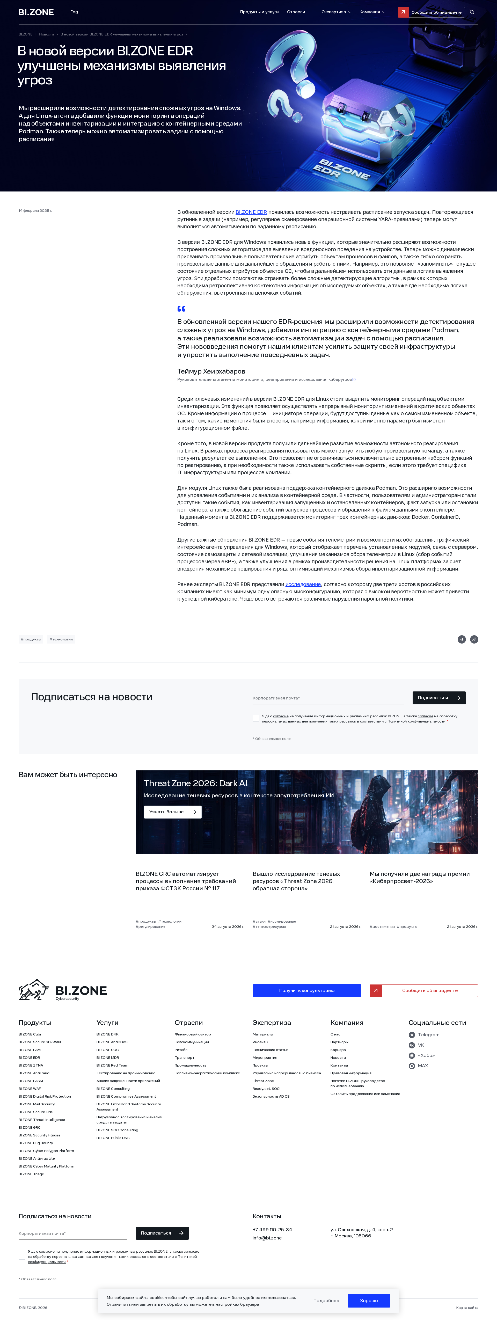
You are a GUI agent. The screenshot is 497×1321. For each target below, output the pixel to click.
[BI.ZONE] (40, 12)
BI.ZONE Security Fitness (39, 1135)
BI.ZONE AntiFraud (34, 1073)
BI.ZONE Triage (31, 1174)
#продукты (31, 639)
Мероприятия (265, 1058)
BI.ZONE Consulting (113, 1089)
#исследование (282, 921)
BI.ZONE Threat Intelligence (42, 1120)
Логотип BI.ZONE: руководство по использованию (358, 1083)
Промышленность (191, 1065)
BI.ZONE (26, 34)
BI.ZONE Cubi (30, 1034)
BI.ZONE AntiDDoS (112, 1042)
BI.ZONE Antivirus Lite (37, 1159)
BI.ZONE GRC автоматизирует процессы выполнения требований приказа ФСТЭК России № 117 (186, 881)
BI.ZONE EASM (31, 1081)
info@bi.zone (267, 1238)
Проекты (260, 1065)
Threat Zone (263, 1081)
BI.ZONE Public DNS (113, 1138)
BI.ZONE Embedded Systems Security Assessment (129, 1107)
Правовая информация (351, 1073)
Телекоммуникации (192, 1042)
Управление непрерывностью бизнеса (287, 1073)
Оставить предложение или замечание (365, 1094)
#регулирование (150, 927)
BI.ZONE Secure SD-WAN (40, 1042)
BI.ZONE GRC (30, 1127)
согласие (281, 716)
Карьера (338, 1050)
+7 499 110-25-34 (272, 1230)
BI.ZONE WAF (30, 1089)
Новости (46, 34)
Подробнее (326, 1300)
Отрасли (296, 12)
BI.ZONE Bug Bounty (36, 1143)
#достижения (382, 927)
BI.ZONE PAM (30, 1050)
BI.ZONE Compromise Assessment (126, 1096)
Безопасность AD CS (271, 1096)
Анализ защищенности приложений (128, 1081)
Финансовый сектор (193, 1034)
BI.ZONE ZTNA (31, 1065)
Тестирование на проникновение (126, 1073)
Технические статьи (270, 1050)
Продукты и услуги (259, 12)
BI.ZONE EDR (251, 212)
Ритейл (181, 1050)
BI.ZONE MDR (108, 1058)
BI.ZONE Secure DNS (36, 1112)
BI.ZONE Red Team (112, 1065)
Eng (74, 12)
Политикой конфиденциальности (416, 721)
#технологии (61, 639)
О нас (335, 1034)
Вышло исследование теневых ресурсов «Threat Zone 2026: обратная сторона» (296, 881)
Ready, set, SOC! (266, 1089)
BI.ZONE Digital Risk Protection (45, 1096)
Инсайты (260, 1042)
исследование (303, 584)
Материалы (263, 1034)
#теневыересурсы (269, 927)
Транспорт (184, 1058)
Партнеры (339, 1042)
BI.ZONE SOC (108, 1050)
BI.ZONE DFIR (108, 1034)
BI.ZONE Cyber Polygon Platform (46, 1151)
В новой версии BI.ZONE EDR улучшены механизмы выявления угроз (122, 34)
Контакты (339, 1065)
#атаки (259, 921)
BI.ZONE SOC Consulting (117, 1130)
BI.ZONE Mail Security (37, 1104)
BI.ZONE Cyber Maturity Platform (46, 1166)
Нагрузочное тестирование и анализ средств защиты (129, 1119)
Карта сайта (467, 1308)
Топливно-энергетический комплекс (207, 1073)
